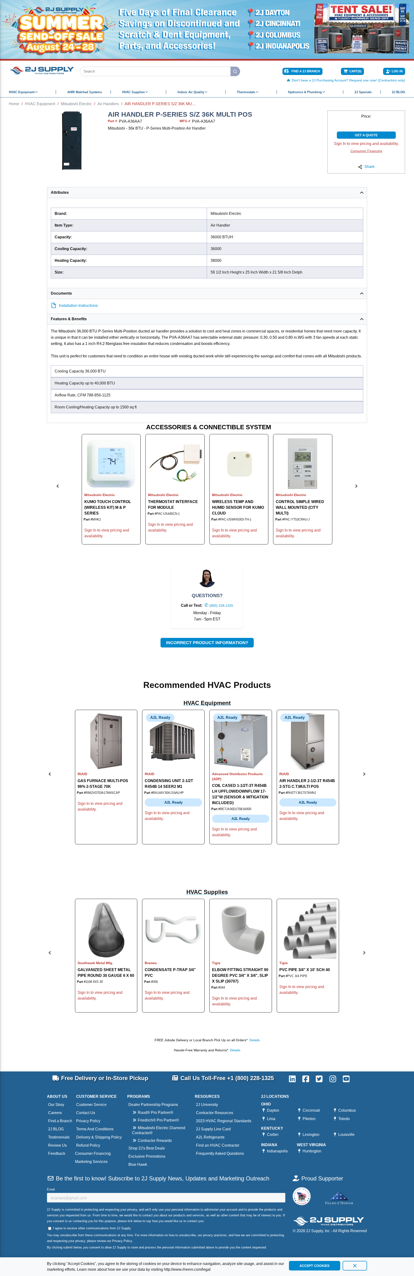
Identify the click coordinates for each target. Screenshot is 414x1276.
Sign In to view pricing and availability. (366, 144)
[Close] (355, 1265)
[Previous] (58, 489)
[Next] (356, 489)
